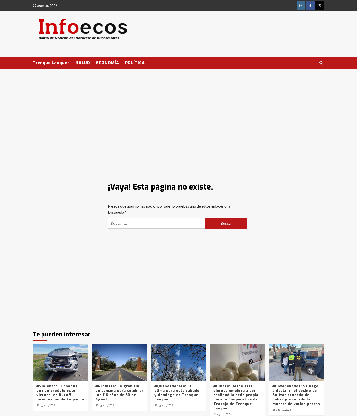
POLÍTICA (135, 62)
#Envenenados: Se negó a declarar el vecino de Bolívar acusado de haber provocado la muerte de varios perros (296, 395)
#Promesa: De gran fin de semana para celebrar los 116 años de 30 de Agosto (119, 393)
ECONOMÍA (107, 62)
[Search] (321, 63)
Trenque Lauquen (51, 62)
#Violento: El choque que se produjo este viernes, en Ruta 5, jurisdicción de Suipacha (60, 393)
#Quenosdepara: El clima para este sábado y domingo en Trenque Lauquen (177, 393)
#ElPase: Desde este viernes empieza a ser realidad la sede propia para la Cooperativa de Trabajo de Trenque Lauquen (235, 397)
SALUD (83, 62)
